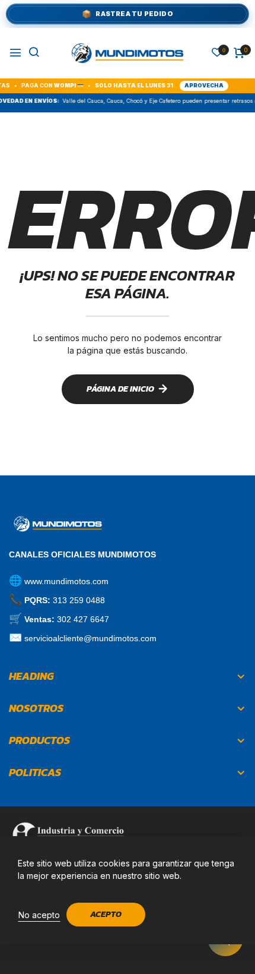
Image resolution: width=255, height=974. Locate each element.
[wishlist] (217, 53)
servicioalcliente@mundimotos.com (90, 638)
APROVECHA (196, 85)
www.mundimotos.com (66, 581)
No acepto (39, 915)
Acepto (106, 914)
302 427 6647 (83, 619)
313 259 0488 (79, 600)
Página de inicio (120, 389)
